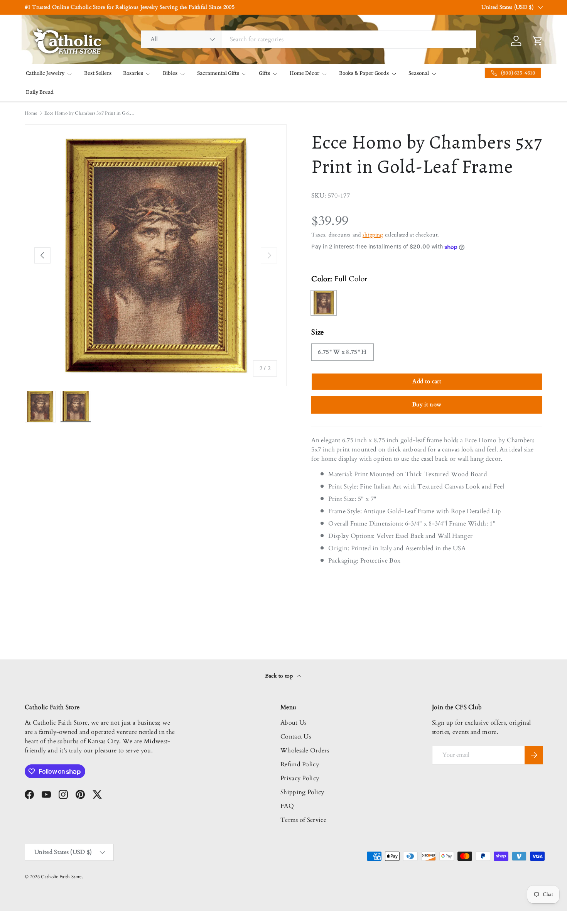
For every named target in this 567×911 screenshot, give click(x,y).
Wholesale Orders (304, 750)
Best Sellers (97, 73)
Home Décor (304, 73)
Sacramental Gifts (218, 73)
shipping (373, 234)
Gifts (264, 73)
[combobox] (308, 39)
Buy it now (426, 404)
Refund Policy (299, 764)
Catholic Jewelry (45, 73)
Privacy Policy (299, 778)
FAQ (287, 806)
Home (31, 113)
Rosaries (133, 73)
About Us (293, 722)
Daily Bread (40, 92)
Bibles (170, 73)
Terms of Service (303, 820)
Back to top (280, 675)
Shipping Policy (302, 792)
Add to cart (426, 381)
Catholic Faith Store (61, 877)
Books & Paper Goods (364, 73)
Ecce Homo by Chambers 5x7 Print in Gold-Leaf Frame (90, 113)
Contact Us (295, 736)
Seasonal (418, 73)
